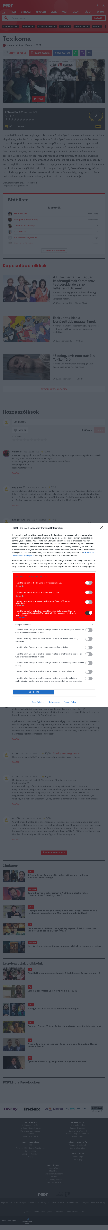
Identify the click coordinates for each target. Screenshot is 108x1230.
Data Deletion (38, 702)
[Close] (102, 528)
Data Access (54, 702)
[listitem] (54, 576)
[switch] (89, 583)
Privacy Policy (70, 702)
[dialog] (54, 615)
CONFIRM (34, 692)
